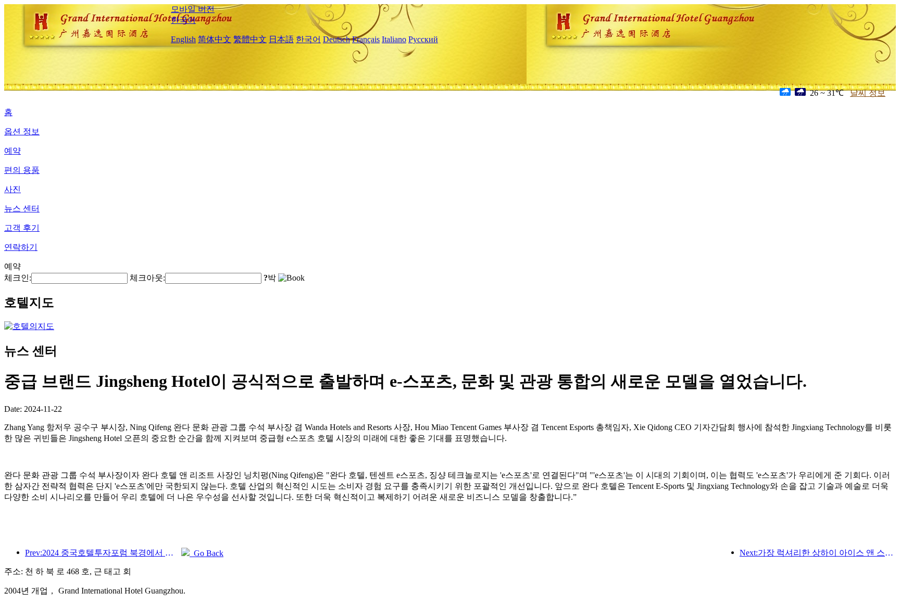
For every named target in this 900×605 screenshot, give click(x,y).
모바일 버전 (193, 9)
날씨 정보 (867, 93)
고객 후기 (22, 227)
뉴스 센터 (22, 208)
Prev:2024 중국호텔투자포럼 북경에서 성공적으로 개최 (103, 552)
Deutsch (336, 39)
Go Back (206, 553)
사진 (12, 189)
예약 (12, 150)
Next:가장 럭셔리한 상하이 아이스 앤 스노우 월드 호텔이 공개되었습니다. (818, 552)
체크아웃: (147, 277)
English (183, 39)
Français (366, 39)
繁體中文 (250, 39)
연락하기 (21, 247)
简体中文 (214, 39)
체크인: (17, 277)
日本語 (281, 39)
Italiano (394, 39)
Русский (423, 39)
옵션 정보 (22, 131)
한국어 (183, 20)
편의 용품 (22, 170)
